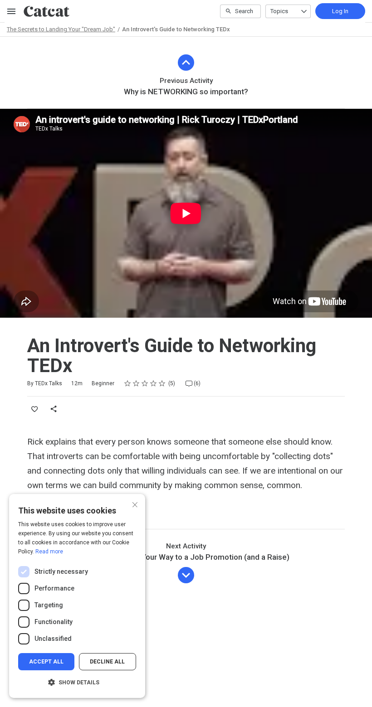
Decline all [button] (107, 662)
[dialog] (77, 596)
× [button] (135, 503)
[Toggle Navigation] (12, 11)
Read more (49, 551)
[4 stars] (153, 383)
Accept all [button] (46, 662)
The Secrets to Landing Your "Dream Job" (61, 29)
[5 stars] (162, 383)
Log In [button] (340, 11)
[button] (77, 682)
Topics (279, 11)
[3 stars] (145, 383)
